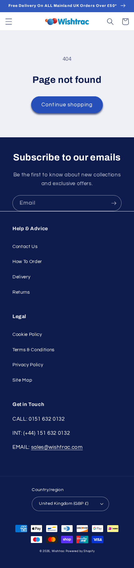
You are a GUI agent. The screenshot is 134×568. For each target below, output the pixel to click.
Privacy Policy (27, 364)
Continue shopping (67, 104)
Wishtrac (58, 551)
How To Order (27, 261)
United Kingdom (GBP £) (64, 503)
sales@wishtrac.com (57, 447)
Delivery (21, 276)
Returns (21, 292)
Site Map (22, 380)
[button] (8, 21)
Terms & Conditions (33, 349)
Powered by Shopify (80, 551)
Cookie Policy (27, 334)
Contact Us (25, 246)
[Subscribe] (113, 203)
